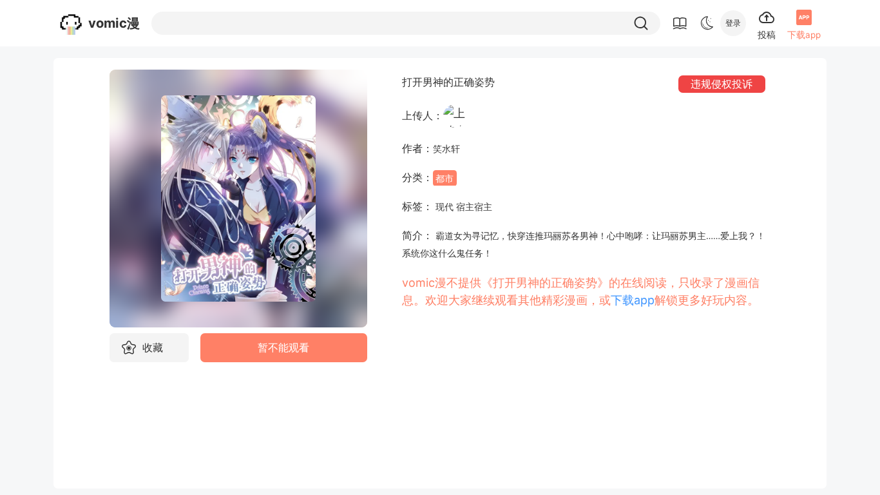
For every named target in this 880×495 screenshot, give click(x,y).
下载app (633, 300)
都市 (444, 178)
